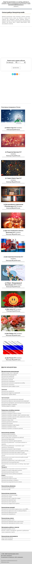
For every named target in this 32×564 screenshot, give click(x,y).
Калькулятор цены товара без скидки (11, 498)
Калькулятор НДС (6, 489)
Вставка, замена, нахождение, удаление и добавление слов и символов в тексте (15, 531)
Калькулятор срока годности (9, 501)
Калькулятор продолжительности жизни (12, 482)
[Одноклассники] (17, 74)
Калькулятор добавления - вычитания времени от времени (14, 443)
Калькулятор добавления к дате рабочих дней (13, 460)
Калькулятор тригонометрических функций (12, 399)
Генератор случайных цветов (9, 418)
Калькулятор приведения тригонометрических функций (16, 402)
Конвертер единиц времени (8, 434)
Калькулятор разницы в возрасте (10, 480)
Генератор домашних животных (9, 421)
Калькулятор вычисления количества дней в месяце (15, 450)
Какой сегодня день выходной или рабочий (13, 437)
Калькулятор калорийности (8, 514)
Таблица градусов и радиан (8, 406)
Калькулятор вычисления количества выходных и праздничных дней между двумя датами (14, 469)
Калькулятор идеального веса (9, 512)
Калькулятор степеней (7, 379)
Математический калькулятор (9, 374)
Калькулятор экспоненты (8, 384)
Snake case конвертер (7, 539)
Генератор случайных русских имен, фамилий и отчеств (16, 416)
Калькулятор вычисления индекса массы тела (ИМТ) (15, 509)
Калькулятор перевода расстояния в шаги (12, 523)
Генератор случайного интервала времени (12, 428)
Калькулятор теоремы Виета (9, 394)
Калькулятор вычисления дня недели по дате (13, 452)
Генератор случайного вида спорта (10, 425)
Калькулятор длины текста (8, 529)
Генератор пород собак (7, 420)
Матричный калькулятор (8, 378)
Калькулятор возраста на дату (9, 478)
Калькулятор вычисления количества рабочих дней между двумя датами (15, 458)
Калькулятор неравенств (8, 391)
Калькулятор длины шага (8, 519)
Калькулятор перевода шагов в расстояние (12, 521)
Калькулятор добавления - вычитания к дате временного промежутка (13, 446)
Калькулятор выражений (8, 376)
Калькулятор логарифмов (8, 381)
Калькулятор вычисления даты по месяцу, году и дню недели (15, 464)
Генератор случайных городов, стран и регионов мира (15, 415)
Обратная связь (5, 562)
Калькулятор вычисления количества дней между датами (14, 454)
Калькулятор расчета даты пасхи (10, 472)
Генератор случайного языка (9, 426)
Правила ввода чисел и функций (10, 373)
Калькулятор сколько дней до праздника (12, 473)
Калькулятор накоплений (8, 487)
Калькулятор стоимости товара (9, 495)
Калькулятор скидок (7, 496)
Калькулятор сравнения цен (9, 500)
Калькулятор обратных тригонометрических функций (15, 401)
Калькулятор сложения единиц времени (12, 440)
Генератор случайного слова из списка (11, 413)
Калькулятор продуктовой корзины (10, 503)
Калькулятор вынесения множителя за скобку (13, 383)
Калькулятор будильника (8, 439)
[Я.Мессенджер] (13, 74)
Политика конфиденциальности (9, 560)
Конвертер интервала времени (9, 435)
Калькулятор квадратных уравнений (11, 393)
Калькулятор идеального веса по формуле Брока (14, 510)
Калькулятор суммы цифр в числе (10, 386)
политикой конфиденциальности (15, 4)
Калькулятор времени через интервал (11, 449)
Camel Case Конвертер (7, 538)
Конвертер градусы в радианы (9, 404)
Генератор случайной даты (8, 411)
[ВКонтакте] (15, 74)
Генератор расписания (7, 423)
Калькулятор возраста (7, 477)
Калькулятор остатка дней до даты (10, 462)
